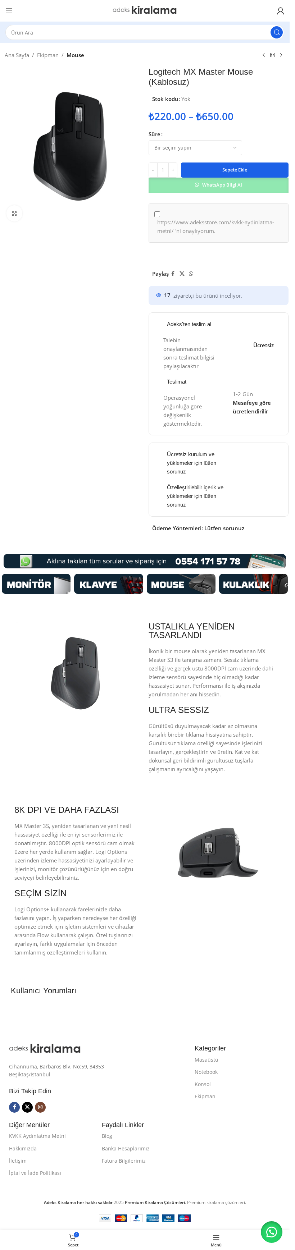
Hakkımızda (23, 1148)
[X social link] (182, 274)
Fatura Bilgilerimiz (124, 1160)
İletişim (18, 1160)
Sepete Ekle (234, 169)
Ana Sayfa (17, 55)
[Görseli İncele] (14, 213)
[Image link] (36, 583)
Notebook (206, 1071)
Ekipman (48, 55)
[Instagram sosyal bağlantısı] (40, 1107)
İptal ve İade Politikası (35, 1172)
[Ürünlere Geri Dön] (272, 55)
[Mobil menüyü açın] (9, 11)
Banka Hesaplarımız (126, 1148)
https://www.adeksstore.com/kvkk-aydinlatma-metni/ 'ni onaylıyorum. (215, 226)
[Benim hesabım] (280, 11)
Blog (107, 1135)
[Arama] (277, 32)
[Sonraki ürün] (281, 55)
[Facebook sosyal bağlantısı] (173, 274)
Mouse (75, 55)
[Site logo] (145, 10)
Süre (154, 134)
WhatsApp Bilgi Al (222, 185)
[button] (219, 184)
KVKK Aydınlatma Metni (37, 1135)
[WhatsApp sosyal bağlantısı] (191, 274)
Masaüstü (206, 1059)
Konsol (203, 1084)
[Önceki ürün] (263, 55)
